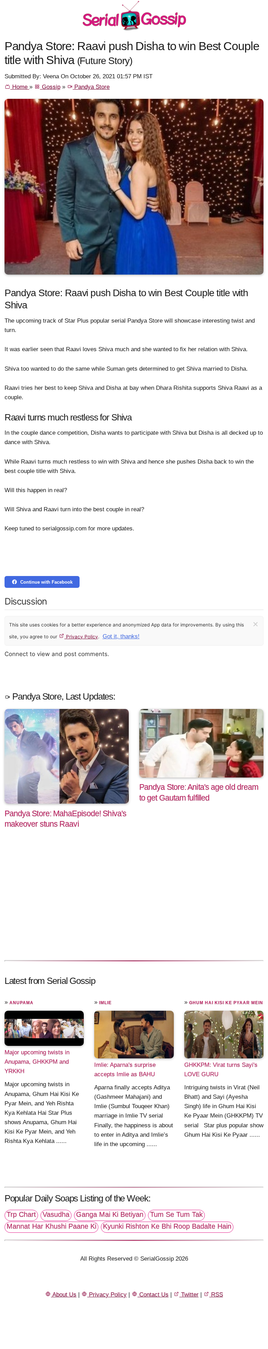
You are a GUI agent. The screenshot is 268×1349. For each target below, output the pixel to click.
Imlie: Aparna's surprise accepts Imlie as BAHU (125, 1070)
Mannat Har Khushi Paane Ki (51, 1226)
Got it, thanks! (121, 636)
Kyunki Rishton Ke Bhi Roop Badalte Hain (167, 1226)
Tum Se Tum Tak (176, 1214)
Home (19, 87)
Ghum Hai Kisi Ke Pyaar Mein (226, 1002)
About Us (63, 1294)
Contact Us (153, 1294)
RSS (216, 1294)
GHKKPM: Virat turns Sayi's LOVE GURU (221, 1070)
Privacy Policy (81, 636)
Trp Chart (21, 1214)
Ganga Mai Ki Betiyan (109, 1214)
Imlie (105, 1002)
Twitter (189, 1294)
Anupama (21, 1002)
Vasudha (56, 1214)
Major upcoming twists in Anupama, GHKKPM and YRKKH (37, 1061)
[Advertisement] (134, 901)
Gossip (50, 87)
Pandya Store (91, 87)
